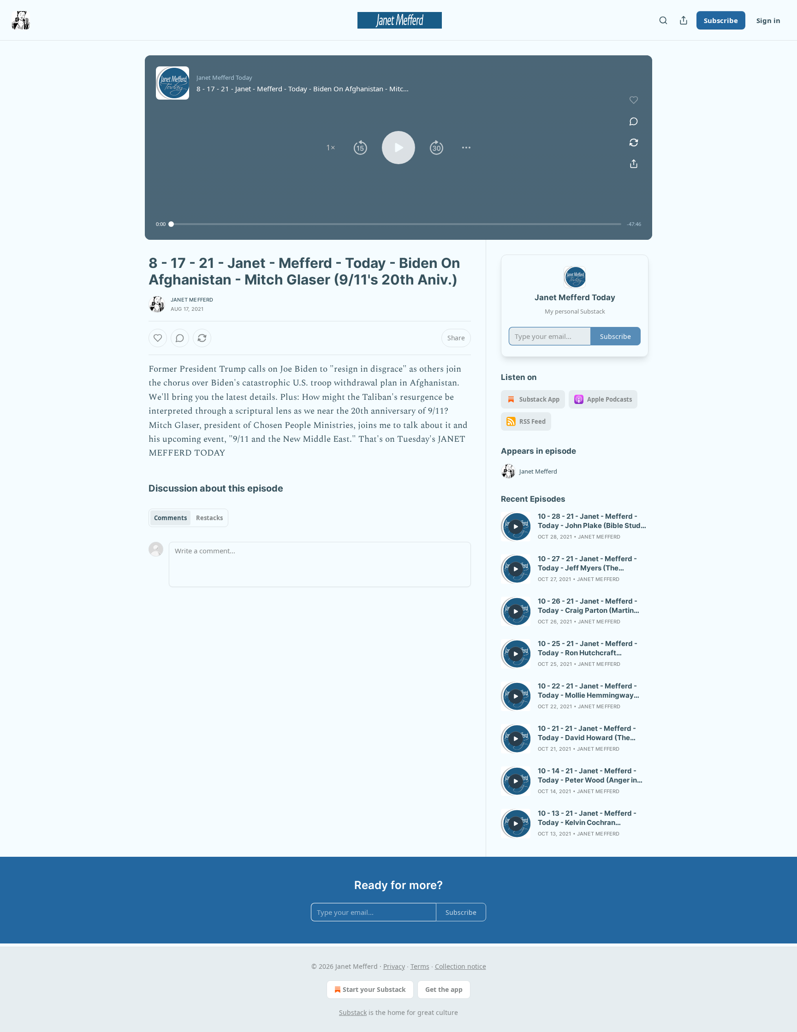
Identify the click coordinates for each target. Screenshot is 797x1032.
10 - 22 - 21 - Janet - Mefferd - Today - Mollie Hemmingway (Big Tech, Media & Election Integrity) (587, 691)
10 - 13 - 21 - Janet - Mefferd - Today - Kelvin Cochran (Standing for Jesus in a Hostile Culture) (590, 818)
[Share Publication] (683, 20)
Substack (353, 1012)
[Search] (663, 20)
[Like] (158, 338)
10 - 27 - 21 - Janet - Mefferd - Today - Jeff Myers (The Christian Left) (587, 563)
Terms (419, 966)
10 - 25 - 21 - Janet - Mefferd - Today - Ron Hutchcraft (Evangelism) (587, 648)
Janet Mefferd (192, 300)
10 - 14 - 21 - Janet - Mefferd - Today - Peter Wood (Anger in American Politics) (587, 775)
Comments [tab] (170, 518)
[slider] (396, 224)
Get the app (444, 989)
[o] (515, 526)
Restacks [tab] (209, 518)
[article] (574, 526)
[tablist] (188, 518)
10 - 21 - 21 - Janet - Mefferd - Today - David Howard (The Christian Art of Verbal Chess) (587, 733)
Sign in (768, 20)
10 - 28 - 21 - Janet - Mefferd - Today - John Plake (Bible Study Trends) (591, 521)
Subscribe (721, 20)
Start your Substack (374, 989)
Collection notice (460, 966)
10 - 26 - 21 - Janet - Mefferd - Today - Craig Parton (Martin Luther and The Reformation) (587, 606)
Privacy (394, 966)
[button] (331, 147)
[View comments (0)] (633, 121)
